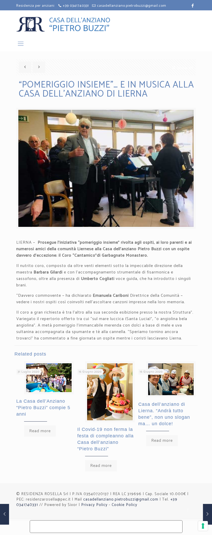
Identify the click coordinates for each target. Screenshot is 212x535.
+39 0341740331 (76, 6)
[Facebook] (188, 510)
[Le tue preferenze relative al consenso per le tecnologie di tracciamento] (203, 526)
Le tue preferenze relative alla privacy (138, 524)
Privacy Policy (94, 505)
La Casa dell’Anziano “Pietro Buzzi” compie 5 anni (43, 408)
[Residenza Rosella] (78, 24)
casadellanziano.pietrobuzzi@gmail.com (131, 6)
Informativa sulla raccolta (63, 526)
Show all (185, 67)
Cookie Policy (124, 505)
